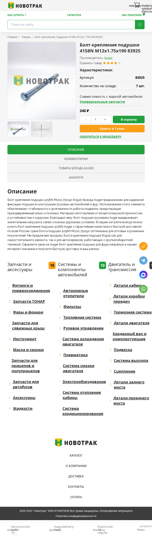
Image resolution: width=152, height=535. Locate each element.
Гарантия (74, 15)
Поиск (141, 528)
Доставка (76, 476)
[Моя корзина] (136, 5)
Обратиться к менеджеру (100, 137)
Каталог (76, 455)
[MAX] (143, 275)
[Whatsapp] (143, 289)
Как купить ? (16, 15)
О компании (76, 466)
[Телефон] (143, 246)
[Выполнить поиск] (140, 24)
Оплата (76, 497)
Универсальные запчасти (102, 101)
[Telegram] (143, 260)
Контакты (76, 487)
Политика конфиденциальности (76, 516)
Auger (108, 58)
